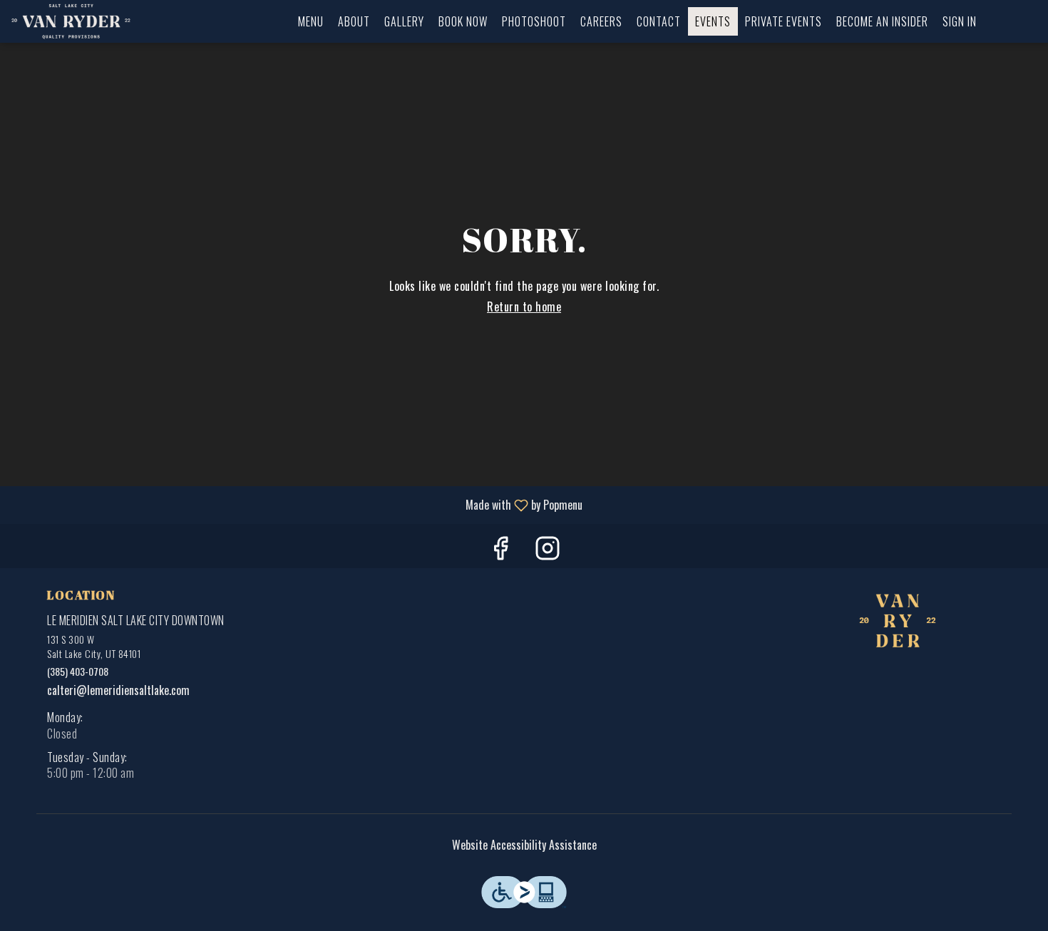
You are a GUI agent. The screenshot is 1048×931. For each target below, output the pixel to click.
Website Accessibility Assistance (524, 845)
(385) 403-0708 (77, 671)
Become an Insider (882, 21)
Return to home (524, 306)
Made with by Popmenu (296, 504)
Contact (659, 21)
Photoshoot (534, 21)
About (354, 21)
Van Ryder (898, 622)
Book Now (463, 21)
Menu (311, 21)
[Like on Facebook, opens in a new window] (500, 549)
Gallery (404, 21)
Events (713, 21)
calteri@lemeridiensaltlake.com (118, 690)
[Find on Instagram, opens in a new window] (547, 549)
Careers (601, 21)
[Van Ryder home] (75, 21)
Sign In (959, 21)
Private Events (783, 21)
